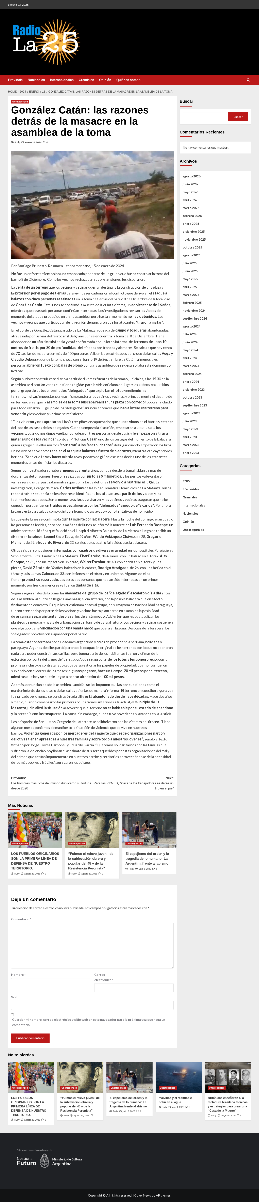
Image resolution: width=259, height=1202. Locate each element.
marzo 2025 (191, 295)
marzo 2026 (191, 208)
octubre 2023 (192, 397)
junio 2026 (190, 184)
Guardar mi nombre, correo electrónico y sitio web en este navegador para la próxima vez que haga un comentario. (88, 1022)
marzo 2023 (191, 445)
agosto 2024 (192, 326)
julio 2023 (190, 421)
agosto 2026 (192, 176)
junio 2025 (190, 271)
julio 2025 (190, 263)
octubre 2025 (192, 247)
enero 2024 (191, 381)
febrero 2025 (192, 302)
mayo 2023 (190, 429)
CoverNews (142, 1195)
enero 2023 (191, 452)
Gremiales (86, 80)
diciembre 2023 (194, 389)
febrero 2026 (192, 216)
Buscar (186, 101)
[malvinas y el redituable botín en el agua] (179, 1077)
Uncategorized (20, 101)
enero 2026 (191, 223)
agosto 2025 (192, 255)
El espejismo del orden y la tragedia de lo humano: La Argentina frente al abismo (147, 858)
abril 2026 (190, 200)
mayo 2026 (190, 192)
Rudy (17, 142)
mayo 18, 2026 (228, 1115)
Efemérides (191, 489)
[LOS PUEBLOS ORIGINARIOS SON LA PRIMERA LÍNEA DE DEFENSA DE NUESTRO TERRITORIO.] (35, 830)
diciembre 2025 (194, 231)
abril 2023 (190, 437)
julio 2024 (190, 334)
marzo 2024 (191, 366)
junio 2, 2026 (145, 869)
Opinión (105, 80)
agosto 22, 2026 (32, 873)
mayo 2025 (190, 279)
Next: (133, 783)
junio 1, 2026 (178, 1107)
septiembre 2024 (195, 318)
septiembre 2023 (195, 405)
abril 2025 (190, 287)
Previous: (51, 783)
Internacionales (62, 80)
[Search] (248, 80)
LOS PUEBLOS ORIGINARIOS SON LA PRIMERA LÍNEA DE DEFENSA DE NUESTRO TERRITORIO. (28, 1106)
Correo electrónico (104, 977)
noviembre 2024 (194, 310)
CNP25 (187, 481)
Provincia (15, 80)
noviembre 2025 (194, 239)
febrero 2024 (192, 373)
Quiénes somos (128, 80)
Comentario (21, 919)
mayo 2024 (190, 350)
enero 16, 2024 (33, 142)
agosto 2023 (192, 413)
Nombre (18, 974)
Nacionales (36, 80)
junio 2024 (190, 342)
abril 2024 (190, 358)
